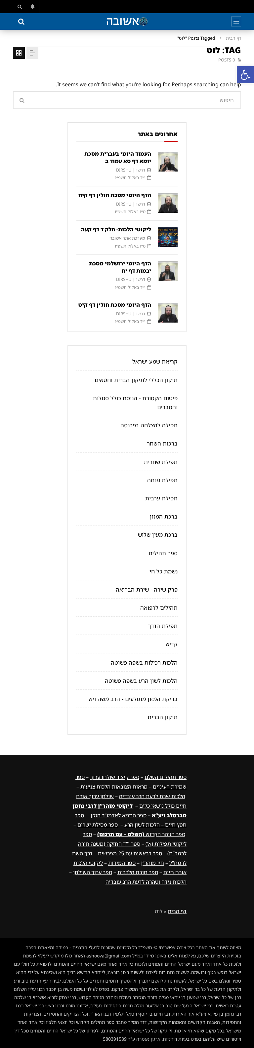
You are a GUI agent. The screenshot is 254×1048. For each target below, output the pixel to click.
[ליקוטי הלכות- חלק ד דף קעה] (168, 237)
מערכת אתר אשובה (127, 238)
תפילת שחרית (161, 462)
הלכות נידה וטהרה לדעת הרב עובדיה (146, 881)
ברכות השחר (162, 443)
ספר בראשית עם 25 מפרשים (130, 853)
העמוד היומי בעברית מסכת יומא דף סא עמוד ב (117, 157)
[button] (245, 74)
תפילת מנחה (162, 480)
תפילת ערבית (161, 498)
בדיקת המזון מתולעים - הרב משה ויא (133, 699)
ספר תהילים (163, 553)
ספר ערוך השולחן (92, 872)
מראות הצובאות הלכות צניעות (114, 786)
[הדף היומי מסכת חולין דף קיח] (168, 203)
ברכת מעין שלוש (158, 534)
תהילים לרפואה (159, 607)
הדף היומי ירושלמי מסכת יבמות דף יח (120, 267)
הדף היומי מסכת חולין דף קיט (114, 304)
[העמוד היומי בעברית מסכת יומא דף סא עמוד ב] (168, 162)
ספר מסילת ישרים (97, 824)
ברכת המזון (164, 516)
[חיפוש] (19, 6)
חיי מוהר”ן (152, 863)
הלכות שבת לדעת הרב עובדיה (152, 796)
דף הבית (233, 38)
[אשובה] (127, 21)
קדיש (171, 644)
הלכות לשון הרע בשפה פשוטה (141, 680)
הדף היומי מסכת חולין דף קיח (114, 195)
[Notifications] (32, 6)
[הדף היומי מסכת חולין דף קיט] (168, 313)
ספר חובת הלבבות (137, 872)
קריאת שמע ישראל (155, 361)
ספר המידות (122, 863)
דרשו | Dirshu (130, 170)
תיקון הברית (163, 717)
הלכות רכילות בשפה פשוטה (144, 662)
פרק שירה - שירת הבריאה (147, 589)
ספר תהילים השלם (166, 777)
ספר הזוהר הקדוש (141, 834)
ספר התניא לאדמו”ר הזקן (119, 815)
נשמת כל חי (163, 571)
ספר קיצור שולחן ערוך (114, 777)
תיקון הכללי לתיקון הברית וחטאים (136, 380)
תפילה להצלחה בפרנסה (149, 425)
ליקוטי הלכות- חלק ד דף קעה (116, 229)
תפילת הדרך (163, 626)
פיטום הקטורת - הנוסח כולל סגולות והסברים (135, 402)
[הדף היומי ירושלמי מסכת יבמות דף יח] (168, 271)
